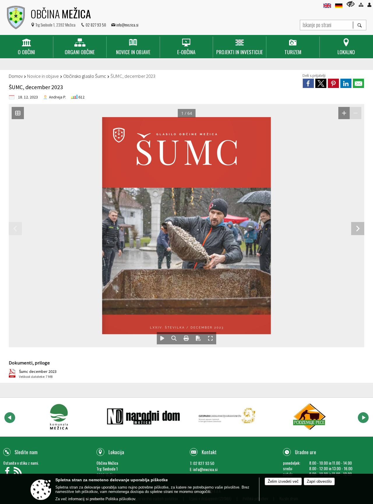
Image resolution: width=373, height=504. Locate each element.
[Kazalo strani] (361, 5)
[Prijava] (369, 5)
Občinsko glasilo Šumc (84, 76)
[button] (9, 417)
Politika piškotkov (120, 499)
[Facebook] (8, 473)
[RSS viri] (18, 473)
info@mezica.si (127, 25)
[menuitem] (26, 47)
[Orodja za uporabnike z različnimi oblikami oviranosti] (350, 4)
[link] (308, 83)
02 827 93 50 (96, 25)
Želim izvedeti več (283, 481)
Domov (16, 76)
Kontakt (209, 452)
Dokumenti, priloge (29, 363)
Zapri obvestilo (319, 481)
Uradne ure (305, 452)
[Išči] (359, 25)
